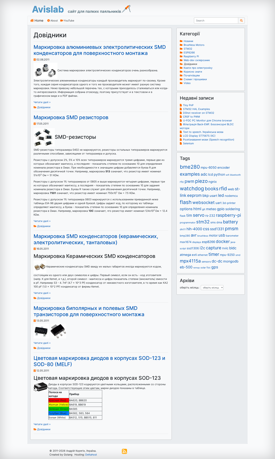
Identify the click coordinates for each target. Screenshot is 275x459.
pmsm (231, 228)
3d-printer (229, 203)
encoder (223, 167)
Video (187, 83)
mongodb (230, 261)
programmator (187, 222)
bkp (205, 195)
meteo (211, 209)
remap (196, 267)
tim (189, 215)
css (206, 228)
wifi (227, 175)
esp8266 (208, 242)
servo (198, 215)
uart (218, 203)
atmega (185, 255)
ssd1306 (193, 248)
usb (222, 235)
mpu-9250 (227, 255)
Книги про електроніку (198, 67)
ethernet (203, 254)
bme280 (190, 167)
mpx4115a (190, 261)
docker (223, 241)
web (231, 189)
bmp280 (185, 235)
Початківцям (192, 75)
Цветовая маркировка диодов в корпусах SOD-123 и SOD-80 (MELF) (99, 361)
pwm (189, 181)
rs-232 (210, 215)
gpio (221, 209)
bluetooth (235, 174)
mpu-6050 (209, 167)
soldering (232, 209)
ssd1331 (217, 229)
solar (203, 267)
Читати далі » (42, 102)
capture (213, 247)
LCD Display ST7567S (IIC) (199, 135)
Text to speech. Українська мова (203, 131)
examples (190, 174)
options (186, 209)
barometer (232, 235)
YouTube (69, 20)
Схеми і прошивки (195, 79)
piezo (201, 181)
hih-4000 (194, 229)
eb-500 (186, 267)
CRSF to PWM (191, 116)
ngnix (212, 182)
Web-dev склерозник (197, 60)
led (221, 195)
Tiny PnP (188, 105)
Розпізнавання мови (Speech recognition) (208, 139)
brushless (202, 235)
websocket (203, 202)
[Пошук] (241, 21)
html (197, 209)
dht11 (183, 229)
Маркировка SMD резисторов (71, 117)
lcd (210, 174)
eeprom (194, 195)
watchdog (192, 188)
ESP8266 (189, 52)
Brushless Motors (194, 44)
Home (39, 20)
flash (186, 202)
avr (194, 235)
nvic (225, 248)
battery (230, 221)
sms (213, 222)
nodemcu (231, 196)
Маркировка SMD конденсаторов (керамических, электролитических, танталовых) (96, 239)
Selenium (188, 143)
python (219, 174)
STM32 (188, 48)
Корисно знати (193, 71)
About (54, 20)
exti (194, 255)
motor (213, 235)
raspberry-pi (228, 215)
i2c (202, 248)
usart (213, 196)
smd (238, 255)
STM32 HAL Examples (196, 109)
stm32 (203, 221)
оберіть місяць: (190, 287)
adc (204, 174)
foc (209, 267)
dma (219, 222)
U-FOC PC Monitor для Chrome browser (207, 120)
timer (213, 254)
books (211, 188)
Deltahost (91, 454)
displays (196, 242)
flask (183, 215)
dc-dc (217, 261)
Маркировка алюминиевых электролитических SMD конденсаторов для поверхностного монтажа (100, 50)
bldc (232, 248)
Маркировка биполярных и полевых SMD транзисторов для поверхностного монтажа (89, 311)
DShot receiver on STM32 (198, 112)
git (203, 209)
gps (214, 267)
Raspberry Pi (191, 56)
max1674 (185, 242)
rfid (223, 188)
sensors (206, 261)
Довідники (43, 107)
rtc (182, 182)
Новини (188, 41)
